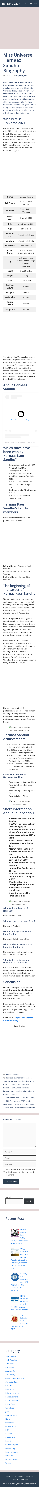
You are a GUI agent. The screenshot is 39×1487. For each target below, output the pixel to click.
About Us (9, 1476)
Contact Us (19, 1476)
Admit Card (10, 1367)
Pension (8, 1433)
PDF (7, 1430)
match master (11, 1415)
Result (8, 1441)
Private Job (10, 1437)
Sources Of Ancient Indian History (20, 1097)
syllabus (9, 1455)
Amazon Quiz (11, 1371)
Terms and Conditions (19, 1479)
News (7, 1419)
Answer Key (10, 1374)
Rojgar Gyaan (11, 3)
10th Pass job (11, 1356)
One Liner (9, 1422)
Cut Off (8, 1385)
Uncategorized (11, 1459)
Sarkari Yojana (11, 1444)
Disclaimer (29, 1476)
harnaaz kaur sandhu (15, 1078)
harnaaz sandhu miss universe (16, 1084)
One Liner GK (10, 1426)
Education (9, 1389)
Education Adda (12, 1393)
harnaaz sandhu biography (22, 1081)
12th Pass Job (11, 1360)
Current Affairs (11, 1382)
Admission (10, 1363)
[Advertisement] (19, 28)
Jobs (7, 1411)
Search (8, 1197)
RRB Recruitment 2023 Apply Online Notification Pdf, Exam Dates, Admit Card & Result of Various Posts (19, 1104)
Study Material (11, 1452)
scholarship (10, 1448)
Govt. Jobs (9, 1408)
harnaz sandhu (9, 1087)
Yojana (8, 1463)
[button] (25, 3)
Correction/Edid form (14, 1378)
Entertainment (12, 1074)
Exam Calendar (12, 1400)
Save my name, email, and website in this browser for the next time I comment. (20, 1172)
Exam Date (10, 1404)
